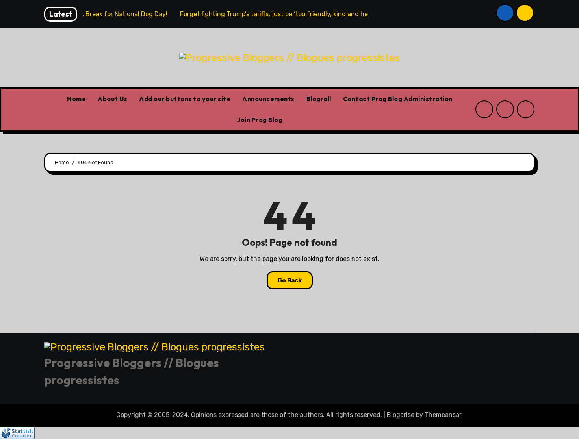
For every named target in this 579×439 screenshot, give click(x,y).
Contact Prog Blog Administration (398, 99)
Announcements (268, 99)
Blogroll (318, 99)
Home (76, 99)
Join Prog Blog (259, 120)
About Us (112, 99)
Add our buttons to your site (184, 99)
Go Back (290, 280)
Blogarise (400, 415)
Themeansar (443, 415)
